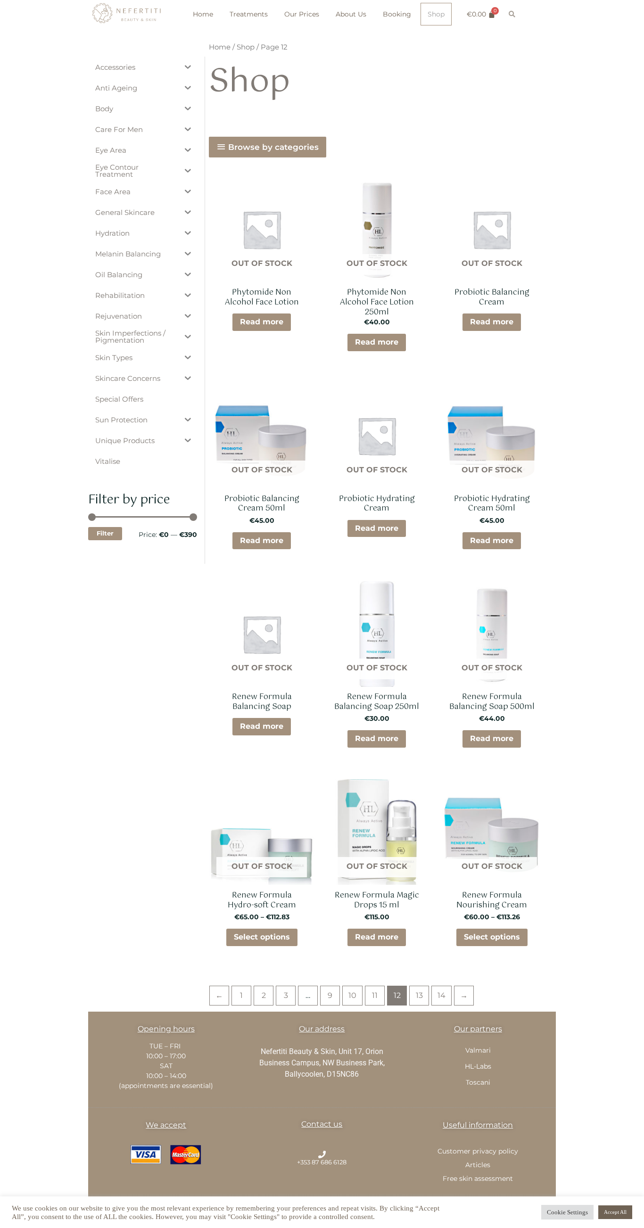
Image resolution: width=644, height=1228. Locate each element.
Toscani (478, 1082)
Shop (436, 14)
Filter (105, 533)
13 (419, 995)
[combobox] (535, 14)
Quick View (261, 272)
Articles (477, 1165)
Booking (397, 14)
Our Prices (301, 14)
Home (203, 14)
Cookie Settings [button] (567, 1212)
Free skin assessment (478, 1178)
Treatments (249, 14)
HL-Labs (478, 1066)
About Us (351, 14)
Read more (261, 321)
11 (375, 995)
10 (352, 995)
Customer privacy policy (478, 1151)
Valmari (478, 1050)
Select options (262, 936)
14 (442, 995)
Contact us (321, 1124)
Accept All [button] (615, 1212)
